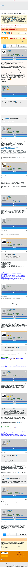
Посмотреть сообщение (15, 101)
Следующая (22, 46)
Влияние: (17, 54)
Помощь (18, 552)
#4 (26, 175)
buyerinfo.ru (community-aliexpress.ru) (20, 563)
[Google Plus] (11, 33)
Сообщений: (10, 55)
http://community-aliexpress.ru (8, 148)
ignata (8, 285)
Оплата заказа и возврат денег (18, 13)
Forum (4, 13)
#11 (26, 383)
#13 (26, 452)
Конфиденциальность (22, 556)
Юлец (8, 219)
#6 (26, 230)
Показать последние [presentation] (13, 38)
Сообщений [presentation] (4, 38)
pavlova (9, 127)
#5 (26, 208)
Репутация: (9, 54)
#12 (26, 406)
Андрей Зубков (11, 309)
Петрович (9, 86)
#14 (26, 499)
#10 (26, 344)
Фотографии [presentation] (22, 38)
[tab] (4, 38)
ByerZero (9, 50)
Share (15, 57)
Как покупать (9, 13)
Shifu (17, 157)
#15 (26, 521)
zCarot (18, 565)
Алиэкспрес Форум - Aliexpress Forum (10, 147)
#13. (25, 478)
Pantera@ (9, 239)
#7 (26, 251)
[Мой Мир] (9, 33)
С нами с (17, 55)
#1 (26, 62)
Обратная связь (20, 554)
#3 (26, 138)
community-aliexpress (23, 565)
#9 (26, 321)
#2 (26, 98)
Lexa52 (8, 371)
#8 (26, 296)
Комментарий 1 (6, 475)
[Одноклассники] (7, 33)
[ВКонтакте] (2, 33)
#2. (25, 118)
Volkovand (9, 510)
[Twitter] (5, 33)
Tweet (15, 59)
